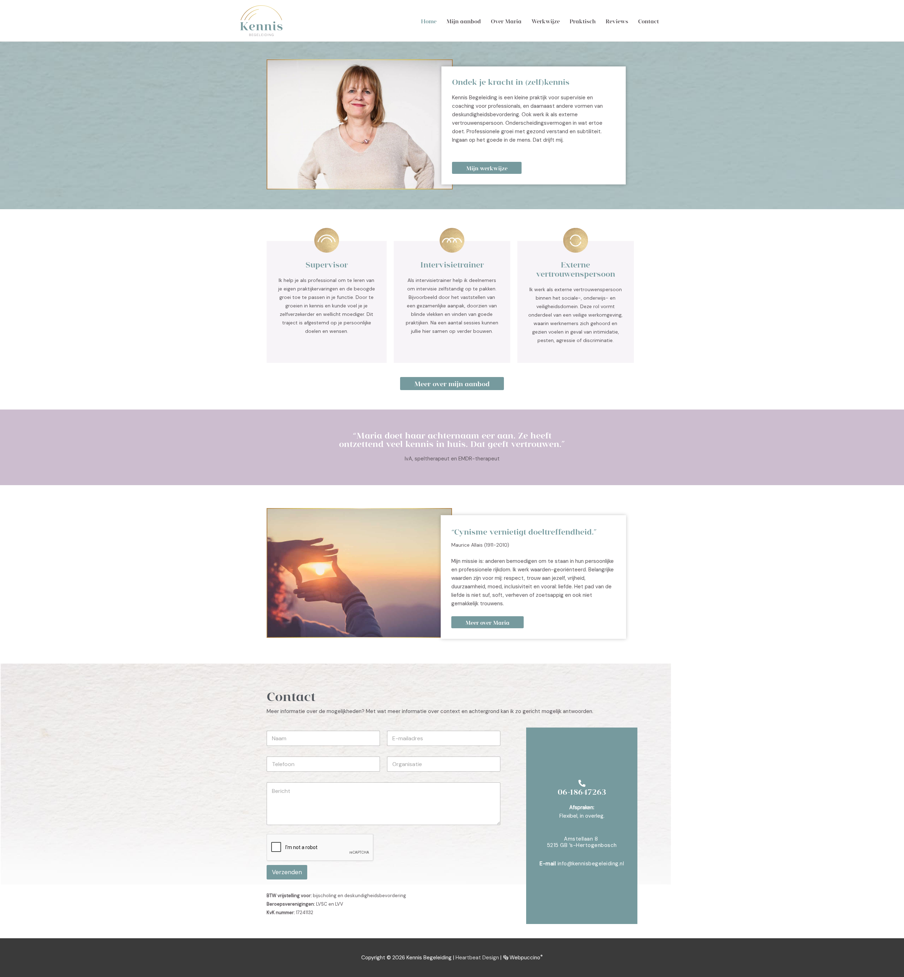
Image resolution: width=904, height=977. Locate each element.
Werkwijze (545, 21)
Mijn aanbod (463, 21)
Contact (648, 21)
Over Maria (506, 21)
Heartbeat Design (477, 957)
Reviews (617, 21)
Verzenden (287, 872)
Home (428, 21)
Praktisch (583, 21)
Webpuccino (525, 957)
